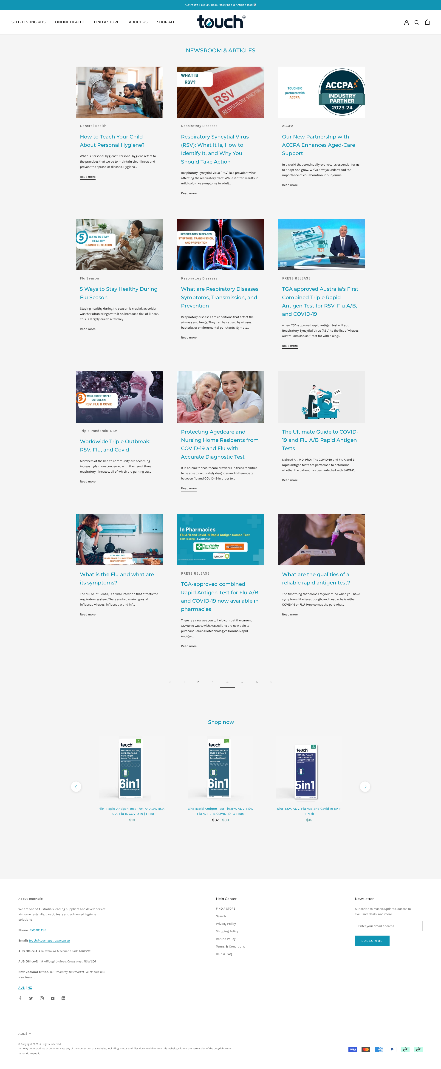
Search (221, 916)
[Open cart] (427, 22)
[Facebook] (20, 998)
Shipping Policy (227, 931)
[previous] (76, 786)
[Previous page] (170, 682)
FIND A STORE (106, 22)
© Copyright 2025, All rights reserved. (125, 1046)
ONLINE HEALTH (69, 22)
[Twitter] (31, 998)
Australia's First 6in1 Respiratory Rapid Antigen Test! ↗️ (221, 4)
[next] (365, 786)
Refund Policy (226, 939)
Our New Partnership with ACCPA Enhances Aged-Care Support (318, 145)
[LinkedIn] (63, 998)
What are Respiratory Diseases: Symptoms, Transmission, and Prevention (220, 297)
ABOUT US (138, 22)
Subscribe (372, 940)
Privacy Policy (226, 924)
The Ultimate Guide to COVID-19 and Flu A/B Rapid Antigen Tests (320, 440)
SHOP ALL (166, 22)
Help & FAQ (224, 954)
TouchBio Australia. (29, 1053)
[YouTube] (52, 998)
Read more (88, 177)
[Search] (417, 22)
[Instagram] (42, 998)
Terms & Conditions (230, 946)
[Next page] (271, 682)
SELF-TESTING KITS (28, 22)
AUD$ (22, 1033)
